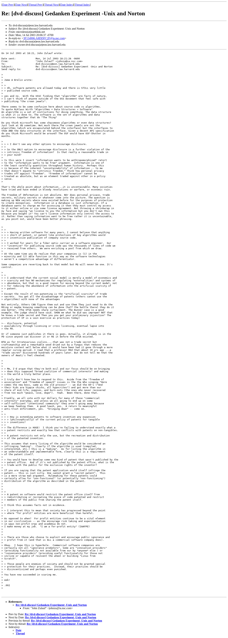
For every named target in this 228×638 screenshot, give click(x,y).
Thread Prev (36, 4)
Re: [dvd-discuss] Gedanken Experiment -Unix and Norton (51, 604)
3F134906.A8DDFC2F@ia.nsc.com (44, 38)
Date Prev (8, 4)
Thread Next (51, 4)
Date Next (21, 4)
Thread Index (82, 4)
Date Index (66, 4)
